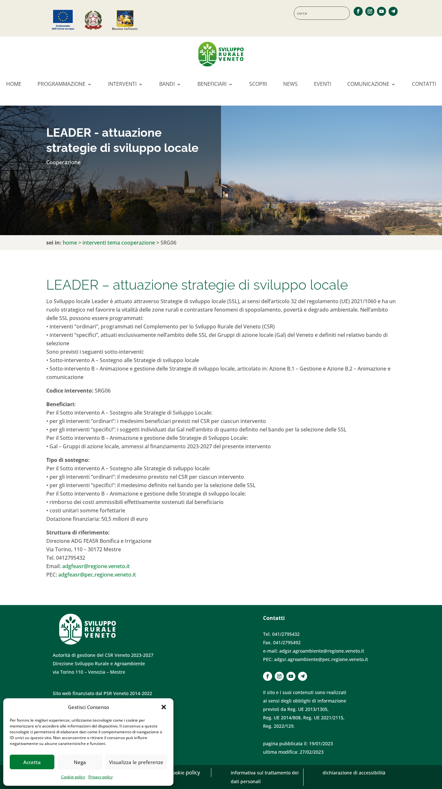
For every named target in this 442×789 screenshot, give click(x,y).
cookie (178, 773)
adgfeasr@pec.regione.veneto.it (97, 574)
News (290, 83)
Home (13, 83)
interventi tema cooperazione (119, 242)
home (70, 242)
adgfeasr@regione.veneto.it (96, 566)
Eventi (322, 83)
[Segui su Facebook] (358, 11)
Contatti (424, 83)
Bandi (167, 83)
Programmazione (61, 83)
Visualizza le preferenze (136, 762)
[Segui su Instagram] (369, 11)
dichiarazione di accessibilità (354, 773)
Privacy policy (100, 777)
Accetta (32, 762)
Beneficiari (212, 83)
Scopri (258, 83)
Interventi (122, 83)
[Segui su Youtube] (381, 11)
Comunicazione (368, 83)
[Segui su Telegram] (393, 11)
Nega (80, 762)
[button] (163, 707)
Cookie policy (73, 777)
